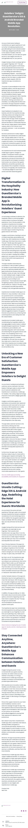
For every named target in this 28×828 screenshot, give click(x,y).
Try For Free (22, 2)
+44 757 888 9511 (8, 826)
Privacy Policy (19, 816)
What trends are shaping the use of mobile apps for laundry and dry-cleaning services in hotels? (14, 627)
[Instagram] (23, 810)
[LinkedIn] (21, 810)
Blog (18, 29)
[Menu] (2, 2)
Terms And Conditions (10, 816)
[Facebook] (25, 810)
